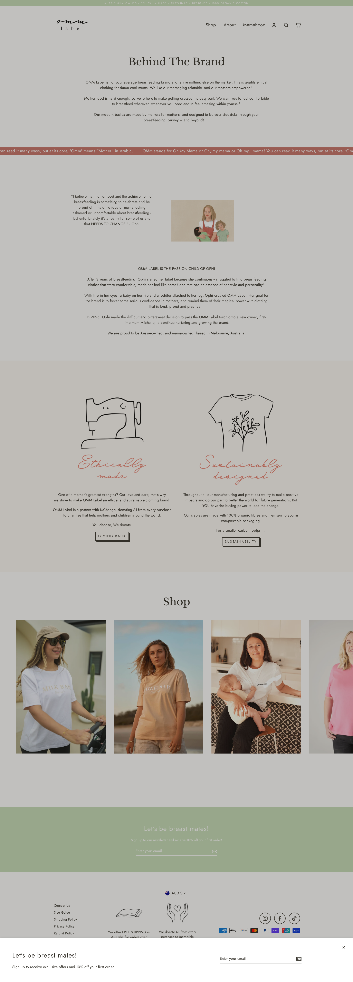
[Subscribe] (298, 958)
